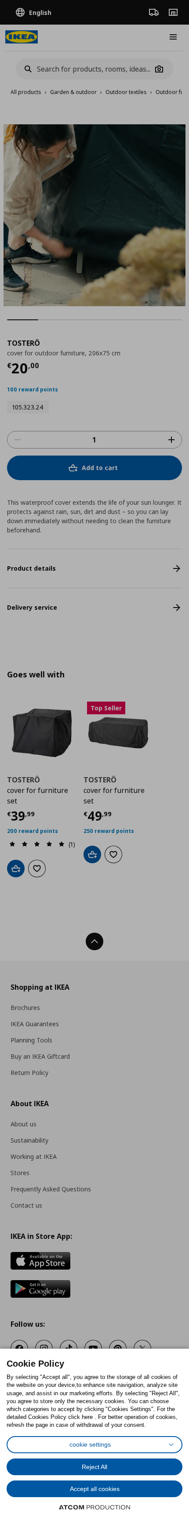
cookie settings (90, 1444)
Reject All (94, 1466)
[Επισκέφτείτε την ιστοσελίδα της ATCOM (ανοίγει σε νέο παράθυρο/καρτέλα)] (94, 1507)
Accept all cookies (95, 1488)
